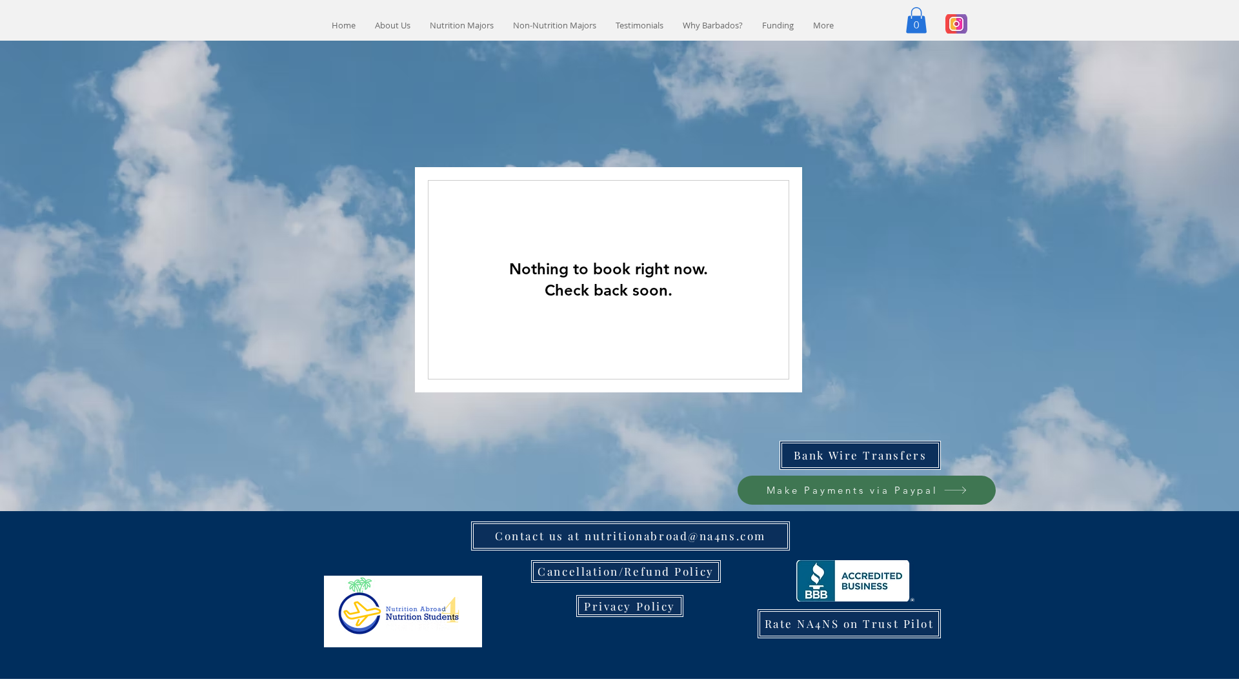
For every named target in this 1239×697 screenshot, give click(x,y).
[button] (916, 20)
